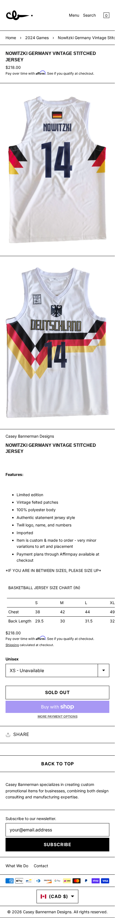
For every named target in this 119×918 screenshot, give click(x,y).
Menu (74, 15)
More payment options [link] (57, 716)
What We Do (17, 865)
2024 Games (37, 37)
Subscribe (57, 844)
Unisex (12, 659)
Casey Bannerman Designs (30, 436)
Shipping (12, 645)
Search (89, 15)
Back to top (57, 763)
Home (11, 37)
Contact (41, 865)
